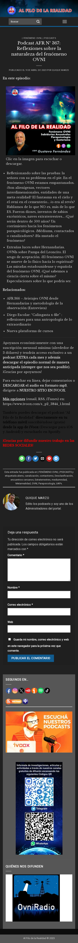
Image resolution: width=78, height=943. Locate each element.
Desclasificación (64, 475)
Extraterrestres (43, 479)
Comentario (16, 555)
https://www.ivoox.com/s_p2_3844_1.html (36, 404)
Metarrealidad (23, 483)
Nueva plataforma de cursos (30, 331)
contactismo (47, 475)
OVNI (34, 483)
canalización (32, 475)
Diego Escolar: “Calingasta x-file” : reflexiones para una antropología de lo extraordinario (39, 319)
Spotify (54, 432)
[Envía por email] (42, 458)
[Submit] (38, 21)
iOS (70, 427)
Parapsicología (46, 483)
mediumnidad (59, 479)
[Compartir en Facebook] (29, 458)
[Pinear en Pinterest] (49, 458)
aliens (20, 475)
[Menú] (64, 21)
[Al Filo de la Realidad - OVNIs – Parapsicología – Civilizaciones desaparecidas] (39, 10)
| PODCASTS (49, 38)
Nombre (14, 587)
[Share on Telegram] (56, 458)
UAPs (59, 483)
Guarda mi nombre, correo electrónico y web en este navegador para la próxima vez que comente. (38, 645)
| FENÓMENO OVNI (31, 38)
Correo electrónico (20, 604)
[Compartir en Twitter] (35, 458)
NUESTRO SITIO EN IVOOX (42, 390)
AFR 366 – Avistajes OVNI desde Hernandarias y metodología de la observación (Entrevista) (35, 303)
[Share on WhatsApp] (22, 458)
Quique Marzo (60, 70)
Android (12, 432)
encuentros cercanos (22, 479)
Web (10, 622)
